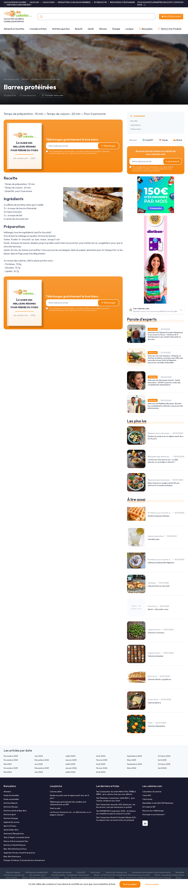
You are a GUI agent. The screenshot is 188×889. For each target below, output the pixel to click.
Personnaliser (152, 884)
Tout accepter (130, 884)
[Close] (147, 422)
